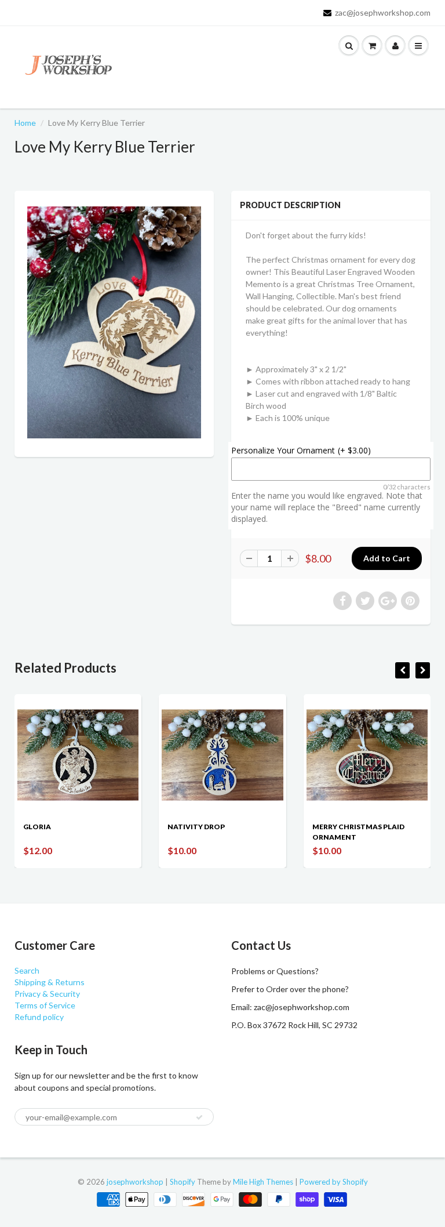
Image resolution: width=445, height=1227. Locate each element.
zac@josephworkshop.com (383, 12)
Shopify (182, 1181)
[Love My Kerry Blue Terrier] (114, 322)
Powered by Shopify (334, 1181)
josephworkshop (135, 1181)
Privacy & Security (47, 994)
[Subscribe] (199, 1117)
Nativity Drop (196, 826)
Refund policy (39, 1017)
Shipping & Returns (49, 982)
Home (25, 123)
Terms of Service (44, 1005)
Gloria (37, 826)
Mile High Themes (263, 1181)
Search (26, 970)
